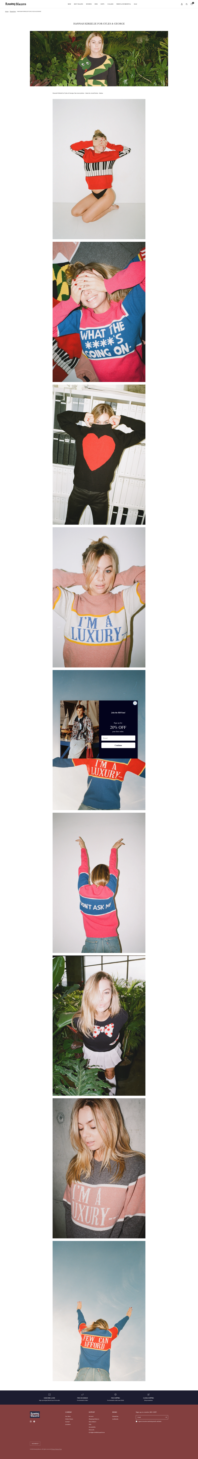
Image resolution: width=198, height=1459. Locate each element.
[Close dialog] (135, 703)
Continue (118, 745)
